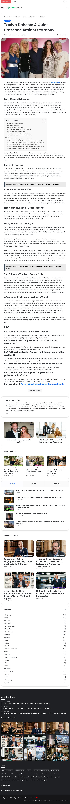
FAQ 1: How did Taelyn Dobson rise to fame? (20, 139)
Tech (6, 677)
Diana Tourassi (55, 770)
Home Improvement (11, 648)
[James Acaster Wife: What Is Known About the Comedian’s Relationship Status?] (35, 461)
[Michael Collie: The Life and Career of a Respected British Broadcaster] (51, 580)
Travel (7, 682)
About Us (57, 800)
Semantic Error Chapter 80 (35, 777)
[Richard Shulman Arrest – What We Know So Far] (9, 516)
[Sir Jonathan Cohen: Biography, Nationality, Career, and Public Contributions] (19, 548)
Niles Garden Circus (7, 777)
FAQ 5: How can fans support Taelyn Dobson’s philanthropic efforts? (27, 146)
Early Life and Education (16, 123)
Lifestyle (7, 654)
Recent (34, 484)
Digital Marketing (10, 626)
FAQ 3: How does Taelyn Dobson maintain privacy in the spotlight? (26, 142)
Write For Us (64, 800)
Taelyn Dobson (55, 82)
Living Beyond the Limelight (17, 131)
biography (8, 615)
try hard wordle (6, 780)
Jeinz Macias (32, 773)
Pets (6, 665)
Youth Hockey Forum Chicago (38, 780)
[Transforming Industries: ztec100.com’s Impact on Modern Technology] (9, 492)
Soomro (34, 798)
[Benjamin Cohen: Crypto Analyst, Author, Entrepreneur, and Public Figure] (58, 741)
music (7, 660)
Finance (7, 637)
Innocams (23, 773)
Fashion (7, 634)
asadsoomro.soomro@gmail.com (14, 790)
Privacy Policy (30, 800)
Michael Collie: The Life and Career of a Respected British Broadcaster (50, 593)
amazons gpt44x (20, 770)
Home (7, 16)
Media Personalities (11, 657)
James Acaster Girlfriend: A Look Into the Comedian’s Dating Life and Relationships (56, 470)
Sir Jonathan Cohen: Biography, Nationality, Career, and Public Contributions (33, 1)
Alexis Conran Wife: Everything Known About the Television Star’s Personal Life (12, 470)
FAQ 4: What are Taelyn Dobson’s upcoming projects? (23, 144)
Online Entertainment (20, 777)
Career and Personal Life (16, 127)
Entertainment (9, 632)
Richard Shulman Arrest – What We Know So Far (31, 514)
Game (7, 643)
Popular (12, 484)
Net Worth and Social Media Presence (20, 129)
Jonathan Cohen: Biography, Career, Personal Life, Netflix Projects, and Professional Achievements (49, 563)
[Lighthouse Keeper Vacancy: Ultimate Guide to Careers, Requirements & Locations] (9, 524)
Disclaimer (51, 800)
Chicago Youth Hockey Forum (41, 770)
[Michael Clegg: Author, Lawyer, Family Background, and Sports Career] (12, 754)
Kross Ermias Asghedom (52, 773)
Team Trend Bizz (13, 400)
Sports (7, 674)
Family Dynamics (14, 125)
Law (6, 651)
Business (7, 620)
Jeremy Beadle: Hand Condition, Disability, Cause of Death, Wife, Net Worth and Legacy (18, 595)
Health (7, 646)
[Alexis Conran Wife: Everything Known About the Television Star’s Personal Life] (13, 461)
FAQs (7, 137)
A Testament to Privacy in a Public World (20, 135)
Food (6, 640)
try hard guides (55, 777)
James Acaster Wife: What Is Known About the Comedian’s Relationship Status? (34, 470)
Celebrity (12, 16)
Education (8, 629)
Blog (6, 617)
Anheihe (29, 770)
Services (7, 668)
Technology (8, 680)
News (7, 663)
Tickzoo (46, 777)
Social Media (9, 671)
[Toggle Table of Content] (43, 120)
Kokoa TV (40, 773)
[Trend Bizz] (14, 7)
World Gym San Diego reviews (20, 780)
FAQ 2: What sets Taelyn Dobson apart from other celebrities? (25, 141)
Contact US (38, 800)
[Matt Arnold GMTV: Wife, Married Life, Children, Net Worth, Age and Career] (58, 754)
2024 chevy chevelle (7, 770)
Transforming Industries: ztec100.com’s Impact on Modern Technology (39, 490)
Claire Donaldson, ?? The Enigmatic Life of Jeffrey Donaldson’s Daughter (40, 497)
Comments (56, 484)
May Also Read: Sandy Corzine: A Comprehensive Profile (24, 148)
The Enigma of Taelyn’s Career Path (19, 133)
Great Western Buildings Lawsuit (10, 773)
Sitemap (45, 800)
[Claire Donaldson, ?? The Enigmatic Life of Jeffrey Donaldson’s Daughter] (9, 500)
